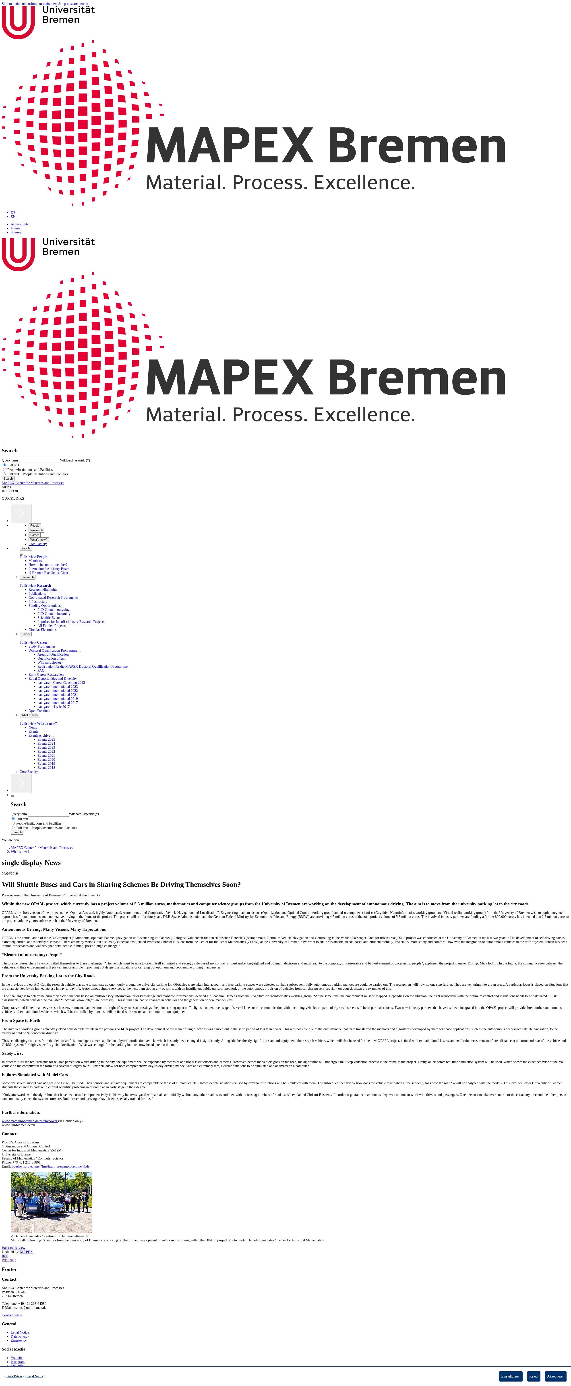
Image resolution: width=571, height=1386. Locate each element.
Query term (10, 460)
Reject (533, 1376)
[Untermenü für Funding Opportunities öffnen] (62, 606)
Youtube (17, 1358)
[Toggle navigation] (3, 442)
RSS (5, 1256)
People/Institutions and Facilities (29, 470)
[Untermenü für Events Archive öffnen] (52, 736)
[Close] (21, 554)
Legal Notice (20, 1332)
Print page (9, 1260)
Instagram (18, 1362)
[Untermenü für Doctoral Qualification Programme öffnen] (79, 651)
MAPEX (26, 1252)
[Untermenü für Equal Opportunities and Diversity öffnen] (78, 679)
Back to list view (13, 1248)
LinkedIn (17, 1366)
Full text (12, 465)
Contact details (12, 1315)
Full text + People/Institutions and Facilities (37, 474)
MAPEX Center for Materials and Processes (33, 483)
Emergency (19, 1340)
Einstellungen (510, 1376)
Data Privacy (20, 1336)
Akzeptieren (555, 1376)
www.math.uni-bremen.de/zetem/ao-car (30, 1121)
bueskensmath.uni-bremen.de (50, 1166)
